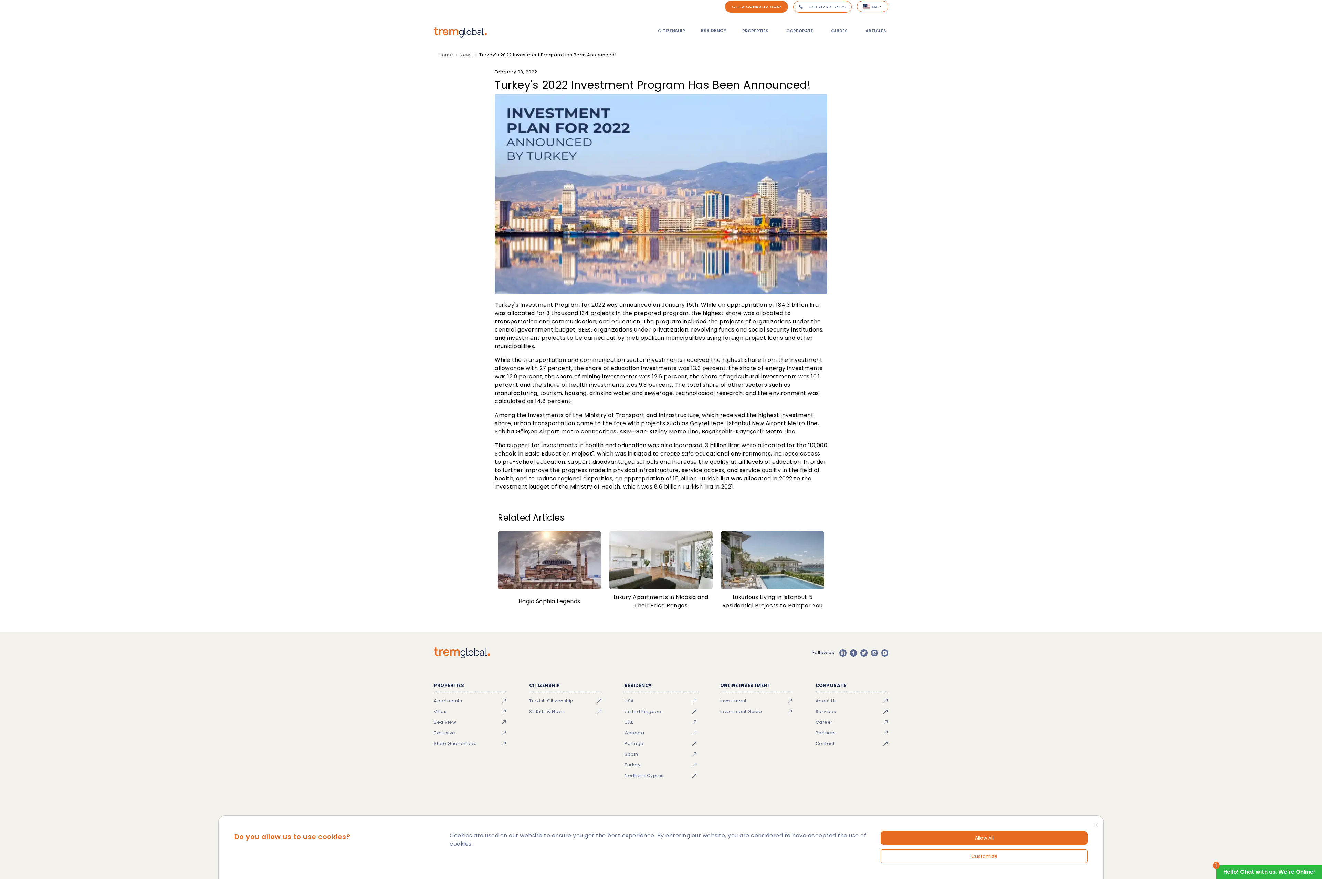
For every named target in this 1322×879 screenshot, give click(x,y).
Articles (875, 31)
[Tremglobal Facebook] (853, 653)
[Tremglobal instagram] (874, 653)
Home (446, 55)
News (466, 55)
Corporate (799, 31)
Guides (839, 31)
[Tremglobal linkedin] (842, 653)
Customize (984, 856)
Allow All (984, 838)
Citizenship (671, 31)
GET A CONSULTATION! (756, 6)
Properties (755, 31)
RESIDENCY (714, 30)
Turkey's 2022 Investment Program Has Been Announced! (547, 55)
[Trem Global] (462, 653)
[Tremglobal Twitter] (863, 653)
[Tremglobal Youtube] (884, 653)
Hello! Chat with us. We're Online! (1269, 872)
